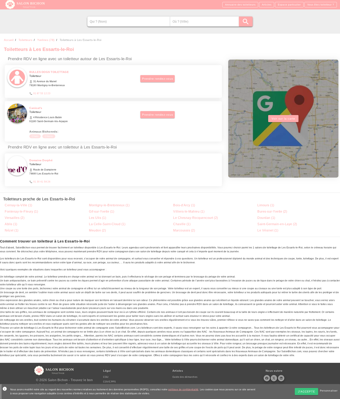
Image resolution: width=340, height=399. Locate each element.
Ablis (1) (11, 224)
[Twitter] (274, 378)
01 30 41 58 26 (42, 181)
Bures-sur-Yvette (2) (272, 211)
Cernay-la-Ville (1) (18, 205)
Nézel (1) (11, 230)
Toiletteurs (25, 39)
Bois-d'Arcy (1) (184, 205)
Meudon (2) (97, 230)
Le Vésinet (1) (267, 230)
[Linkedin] (281, 378)
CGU (106, 377)
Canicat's (35, 108)
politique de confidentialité (183, 389)
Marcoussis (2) (184, 230)
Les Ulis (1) (97, 217)
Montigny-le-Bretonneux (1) (109, 205)
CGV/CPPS (109, 381)
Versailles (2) (14, 217)
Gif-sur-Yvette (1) (101, 211)
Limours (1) (265, 205)
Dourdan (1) (266, 217)
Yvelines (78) (46, 39)
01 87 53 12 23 (42, 93)
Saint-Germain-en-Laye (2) (277, 224)
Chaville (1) (181, 224)
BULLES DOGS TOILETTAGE (49, 72)
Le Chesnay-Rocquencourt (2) (195, 217)
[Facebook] (267, 378)
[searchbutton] (246, 22)
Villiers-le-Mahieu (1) (188, 211)
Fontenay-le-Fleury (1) (21, 211)
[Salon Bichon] (25, 8)
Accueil (9, 39)
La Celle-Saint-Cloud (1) (107, 224)
